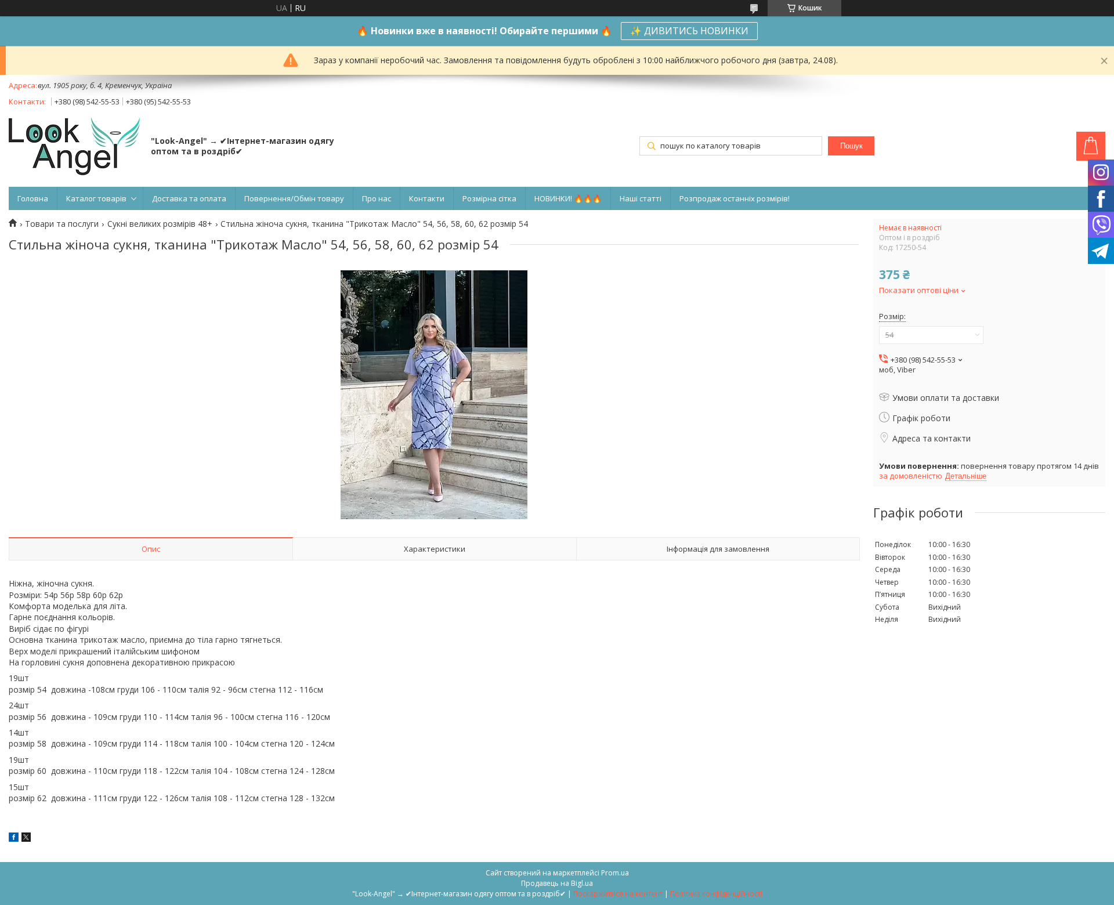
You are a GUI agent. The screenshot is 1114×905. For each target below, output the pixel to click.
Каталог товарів (96, 198)
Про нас (376, 198)
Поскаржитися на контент (618, 894)
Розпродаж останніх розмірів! (734, 198)
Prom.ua (615, 873)
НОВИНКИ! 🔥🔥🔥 (568, 198)
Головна (32, 198)
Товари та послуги (62, 224)
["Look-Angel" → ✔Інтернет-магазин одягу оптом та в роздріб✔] (74, 147)
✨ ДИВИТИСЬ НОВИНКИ (689, 30)
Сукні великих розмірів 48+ (159, 224)
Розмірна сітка (489, 198)
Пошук (851, 146)
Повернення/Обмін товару (294, 198)
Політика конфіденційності (716, 894)
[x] (26, 838)
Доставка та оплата (189, 198)
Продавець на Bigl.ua (557, 883)
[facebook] (14, 838)
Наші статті (640, 198)
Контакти (426, 198)
